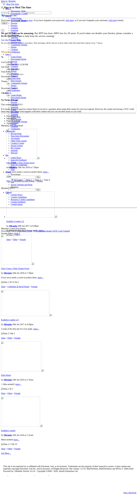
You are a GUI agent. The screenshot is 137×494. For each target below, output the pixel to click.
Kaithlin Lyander (8, 430)
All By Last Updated (61, 231)
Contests (14, 49)
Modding (14, 35)
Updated (14, 28)
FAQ (13, 167)
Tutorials (14, 37)
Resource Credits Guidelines (23, 199)
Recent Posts (16, 133)
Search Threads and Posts (21, 185)
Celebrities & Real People (18, 286)
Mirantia (13, 226)
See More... (6, 453)
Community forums (19, 45)
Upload (8, 192)
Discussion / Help (18, 11)
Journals (14, 150)
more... (40, 277)
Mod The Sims (12, 4)
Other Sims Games (19, 141)
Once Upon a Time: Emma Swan (15, 268)
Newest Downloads (43, 231)
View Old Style (129, 493)
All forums (15, 138)
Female (34, 286)
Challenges (15, 52)
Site (7, 155)
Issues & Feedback (19, 160)
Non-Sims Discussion (20, 136)
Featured (14, 30)
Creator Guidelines (19, 197)
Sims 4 (8, 93)
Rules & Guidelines (19, 165)
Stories (13, 47)
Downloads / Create (19, 13)
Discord (14, 153)
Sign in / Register (8, 1)
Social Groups (17, 145)
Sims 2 (8, 16)
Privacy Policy (26, 476)
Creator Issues (17, 204)
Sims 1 (8, 9)
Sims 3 (8, 54)
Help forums (16, 42)
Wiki (13, 169)
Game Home (16, 18)
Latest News (16, 157)
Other (9, 338)
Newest (14, 23)
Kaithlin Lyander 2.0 (15, 221)
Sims (17, 233)
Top (5, 476)
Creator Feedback (18, 202)
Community (10, 131)
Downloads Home (18, 21)
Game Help (15, 40)
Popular (14, 25)
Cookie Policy (41, 476)
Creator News (16, 195)
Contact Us (14, 476)
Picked (13, 33)
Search (8, 172)
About (13, 162)
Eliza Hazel (6, 375)
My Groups (15, 148)
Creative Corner (17, 143)
